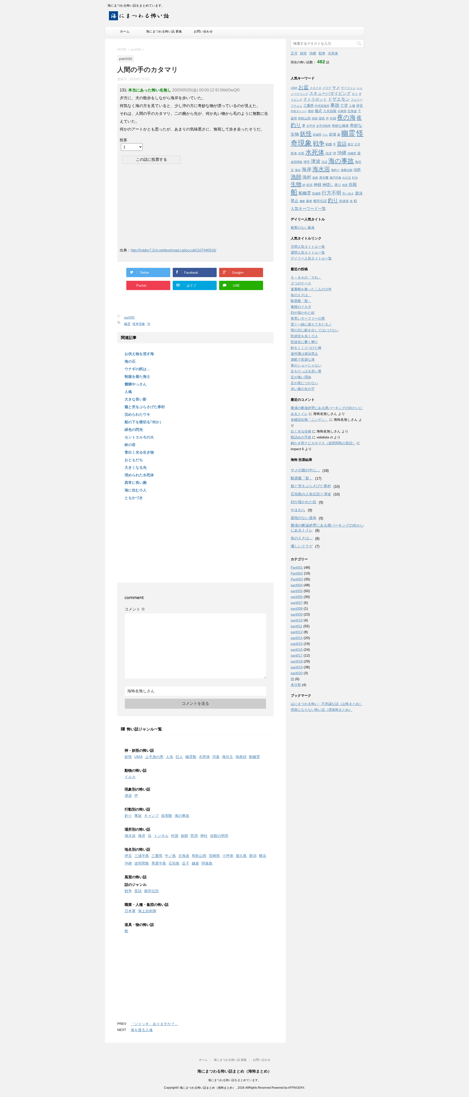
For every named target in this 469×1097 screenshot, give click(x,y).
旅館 (184, 836)
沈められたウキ (137, 414)
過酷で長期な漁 (303, 359)
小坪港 (227, 856)
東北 (350, 144)
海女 (298, 170)
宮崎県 (214, 856)
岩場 (332, 134)
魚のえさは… (301, 295)
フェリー (356, 99)
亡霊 (344, 105)
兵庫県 (342, 111)
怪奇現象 (138, 324)
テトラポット (315, 99)
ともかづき (134, 498)
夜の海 (346, 117)
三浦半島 (141, 856)
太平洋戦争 (323, 126)
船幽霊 (254, 757)
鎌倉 (195, 863)
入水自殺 (330, 111)
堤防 (322, 118)
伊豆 (128, 856)
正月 (294, 53)
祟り (337, 185)
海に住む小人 (136, 490)
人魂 (128, 392)
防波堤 (344, 201)
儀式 (318, 111)
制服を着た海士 (137, 376)
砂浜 (309, 185)
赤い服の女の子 (303, 389)
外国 (174, 836)
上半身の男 (154, 757)
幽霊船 (190, 757)
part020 (297, 673)
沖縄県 (351, 153)
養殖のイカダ (301, 307)
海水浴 (130, 836)
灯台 (355, 177)
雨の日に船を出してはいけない (315, 330)
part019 (297, 667)
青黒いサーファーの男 (308, 318)
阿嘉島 (207, 863)
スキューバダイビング (330, 93)
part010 (297, 620)
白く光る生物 (301, 431)
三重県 (156, 856)
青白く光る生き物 (139, 452)
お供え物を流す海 (139, 354)
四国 (315, 118)
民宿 (194, 836)
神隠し (327, 185)
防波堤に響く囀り (304, 342)
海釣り (335, 170)
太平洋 (310, 126)
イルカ (130, 777)
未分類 (296, 685)
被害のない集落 (303, 227)
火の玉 (346, 177)
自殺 (353, 184)
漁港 (315, 177)
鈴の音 (130, 445)
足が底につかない (304, 383)
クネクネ (315, 88)
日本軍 (130, 911)
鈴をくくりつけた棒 (306, 348)
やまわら (298, 510)
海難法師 (346, 170)
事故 (138, 816)
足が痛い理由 (301, 377)
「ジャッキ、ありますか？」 (154, 1024)
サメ (336, 88)
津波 (128, 795)
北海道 (183, 856)
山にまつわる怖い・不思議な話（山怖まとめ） (326, 704)
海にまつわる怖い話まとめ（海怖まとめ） (234, 1071)
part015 (297, 644)
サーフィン (348, 88)
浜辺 (324, 162)
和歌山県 (199, 856)
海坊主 (227, 757)
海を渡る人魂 (142, 1030)
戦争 (128, 891)
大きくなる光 (136, 467)
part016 (297, 650)
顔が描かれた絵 (303, 313)
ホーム (124, 31)
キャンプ (151, 816)
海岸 (141, 836)
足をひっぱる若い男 (306, 371)
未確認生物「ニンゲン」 (309, 420)
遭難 (302, 201)
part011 (296, 626)
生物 (296, 184)
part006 (297, 597)
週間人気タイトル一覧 (308, 252)
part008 (297, 608)
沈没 (328, 153)
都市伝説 (151, 891)
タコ (355, 94)
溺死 (357, 170)
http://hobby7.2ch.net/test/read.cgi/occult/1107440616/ (173, 250)
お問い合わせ (203, 31)
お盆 (303, 87)
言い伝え (348, 193)
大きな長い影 (136, 399)
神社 (204, 836)
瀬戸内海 (335, 177)
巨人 (179, 757)
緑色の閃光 (134, 429)
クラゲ (326, 88)
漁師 (296, 177)
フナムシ (296, 106)
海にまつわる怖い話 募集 (164, 31)
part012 (297, 632)
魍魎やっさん (136, 384)
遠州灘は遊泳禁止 (304, 354)
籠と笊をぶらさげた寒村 (145, 407)
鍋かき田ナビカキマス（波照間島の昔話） (323, 443)
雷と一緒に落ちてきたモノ (311, 324)
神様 (317, 184)
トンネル (161, 836)
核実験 (166, 816)
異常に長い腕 (136, 482)
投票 (123, 140)
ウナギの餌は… (137, 369)
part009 (297, 614)
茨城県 (316, 193)
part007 (297, 603)
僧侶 (311, 111)
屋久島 (241, 856)
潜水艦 (324, 177)
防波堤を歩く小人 (304, 336)
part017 (297, 655)
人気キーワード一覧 (308, 208)
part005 (129, 317)
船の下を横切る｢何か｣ (143, 422)
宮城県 (317, 134)
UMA (138, 757)
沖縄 (128, 863)
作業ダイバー (299, 111)
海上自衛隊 (147, 911)
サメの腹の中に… (305, 470)
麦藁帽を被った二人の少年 (311, 289)
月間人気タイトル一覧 (308, 247)
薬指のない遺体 (303, 518)
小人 (325, 134)
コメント (135, 609)
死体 (294, 153)
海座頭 (240, 757)
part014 (297, 638)
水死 (301, 153)
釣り (128, 816)
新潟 (252, 856)
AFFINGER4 (296, 1087)
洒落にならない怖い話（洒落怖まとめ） (321, 710)
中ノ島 (170, 856)
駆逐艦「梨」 (301, 301)
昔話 (138, 891)
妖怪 (128, 757)
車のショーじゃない (306, 365)
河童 (216, 757)
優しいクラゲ (302, 546)
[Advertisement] (161, 205)
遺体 (309, 201)
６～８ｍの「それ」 (306, 277)
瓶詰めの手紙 (301, 437)
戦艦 (329, 144)
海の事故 (182, 816)
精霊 (345, 185)
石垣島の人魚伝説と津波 (311, 494)
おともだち (134, 460)
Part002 (297, 573)
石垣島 (174, 863)
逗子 (185, 863)
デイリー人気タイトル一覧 (311, 258)
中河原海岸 (322, 106)
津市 (306, 162)
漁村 (306, 177)
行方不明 (331, 193)
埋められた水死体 (139, 475)
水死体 (204, 757)
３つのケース (301, 283)
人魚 (169, 757)
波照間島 (141, 863)
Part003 (297, 579)
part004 (297, 585)
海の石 (130, 361)
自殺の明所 (219, 836)
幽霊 (127, 324)
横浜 (262, 856)
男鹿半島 (158, 863)
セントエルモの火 (139, 437)
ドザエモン (339, 99)
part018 (297, 661)
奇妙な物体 (340, 126)
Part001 (297, 567)
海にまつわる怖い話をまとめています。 (234, 1080)
